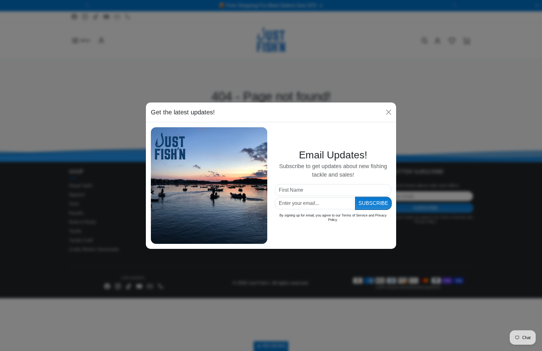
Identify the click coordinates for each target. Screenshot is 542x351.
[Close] (389, 112)
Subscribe (373, 203)
